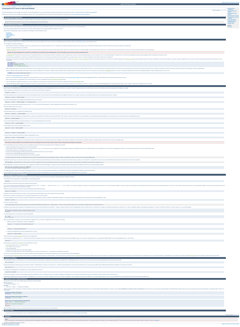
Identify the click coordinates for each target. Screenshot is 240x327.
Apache (3, 5)
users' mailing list (93, 12)
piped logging (78, 312)
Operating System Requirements (231, 9)
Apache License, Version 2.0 (14, 324)
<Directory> (129, 59)
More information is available (74, 77)
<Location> (75, 59)
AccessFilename (76, 81)
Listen (52, 260)
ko (225, 10)
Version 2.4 (20, 5)
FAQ (231, 2)
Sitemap (237, 2)
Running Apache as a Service (233, 15)
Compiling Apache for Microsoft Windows (82, 14)
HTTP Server (8, 5)
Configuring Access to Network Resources (232, 21)
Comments (230, 26)
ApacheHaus (8, 32)
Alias (80, 59)
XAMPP (7, 37)
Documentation (14, 5)
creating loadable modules (17, 75)
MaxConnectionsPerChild (11, 49)
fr (223, 10)
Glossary (233, 2)
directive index (82, 41)
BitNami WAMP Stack (10, 34)
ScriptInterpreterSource (56, 79)
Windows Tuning (231, 23)
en (221, 10)
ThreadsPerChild (10, 54)
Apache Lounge (9, 33)
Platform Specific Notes (27, 5)
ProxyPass (86, 59)
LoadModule (108, 70)
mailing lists (157, 320)
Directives (227, 2)
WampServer (8, 36)
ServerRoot (19, 236)
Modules (223, 2)
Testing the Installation (232, 19)
